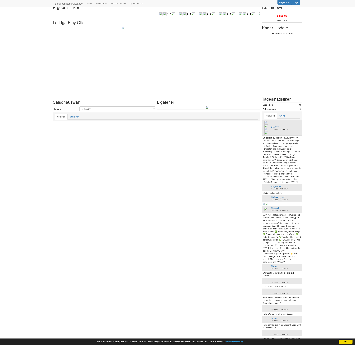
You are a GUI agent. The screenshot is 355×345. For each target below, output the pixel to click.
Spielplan (61, 116)
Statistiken (74, 116)
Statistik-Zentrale (118, 3)
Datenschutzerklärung (233, 342)
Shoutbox (270, 115)
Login (296, 2)
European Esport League (69, 3)
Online (282, 115)
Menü (89, 3)
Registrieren (284, 2)
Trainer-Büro (101, 3)
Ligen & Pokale (136, 3)
